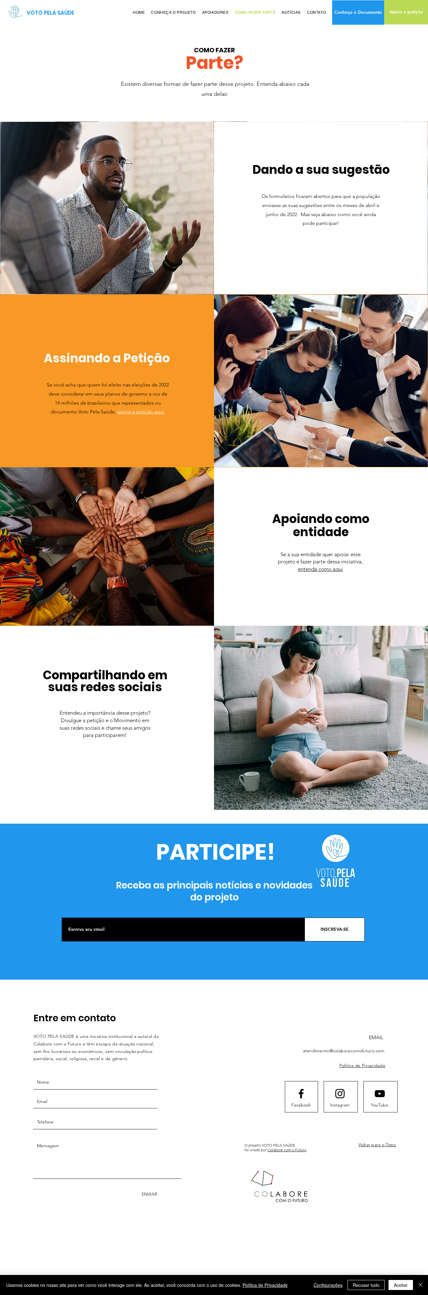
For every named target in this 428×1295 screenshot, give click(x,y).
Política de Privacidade (265, 1285)
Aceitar (401, 1285)
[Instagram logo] (340, 1093)
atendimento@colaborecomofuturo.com (344, 1051)
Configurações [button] (328, 1285)
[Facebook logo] (301, 1093)
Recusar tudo (366, 1285)
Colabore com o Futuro (287, 1149)
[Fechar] (420, 1285)
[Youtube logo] (379, 1093)
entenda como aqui (320, 569)
